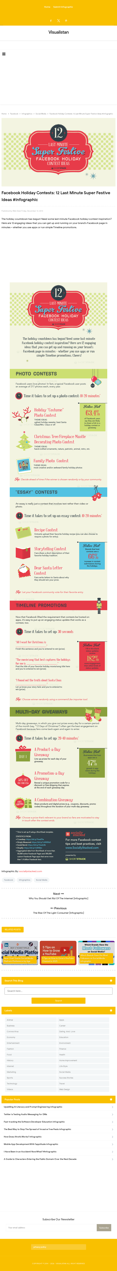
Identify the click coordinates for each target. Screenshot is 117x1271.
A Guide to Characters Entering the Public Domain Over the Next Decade (40, 1159)
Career (62, 1025)
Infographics (24, 880)
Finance (62, 1049)
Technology (12, 1083)
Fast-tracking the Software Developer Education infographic (34, 1122)
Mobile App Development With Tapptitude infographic (31, 1144)
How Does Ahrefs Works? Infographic (23, 1136)
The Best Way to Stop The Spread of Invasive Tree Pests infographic (37, 1129)
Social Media (41, 880)
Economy (11, 1037)
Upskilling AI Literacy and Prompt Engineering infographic (33, 1107)
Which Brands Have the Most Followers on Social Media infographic (94, 958)
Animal (10, 1020)
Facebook (8, 880)
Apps (61, 1020)
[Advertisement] (58, 81)
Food (9, 1054)
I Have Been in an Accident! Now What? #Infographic (30, 1151)
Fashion (10, 1049)
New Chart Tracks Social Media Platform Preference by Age (18, 960)
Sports (10, 1078)
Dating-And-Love (67, 1031)
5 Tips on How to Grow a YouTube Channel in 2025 (58, 960)
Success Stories (66, 1078)
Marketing (11, 1072)
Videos (10, 1089)
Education (63, 1037)
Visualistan (61, 1263)
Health (62, 1054)
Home (47, 7)
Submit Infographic (63, 7)
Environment (65, 1043)
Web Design (64, 1089)
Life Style (63, 1066)
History (10, 1060)
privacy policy (40, 1247)
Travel (62, 1083)
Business (10, 1025)
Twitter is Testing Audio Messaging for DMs (25, 1114)
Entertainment (13, 1043)
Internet (10, 1066)
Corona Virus (12, 1031)
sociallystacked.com (30, 871)
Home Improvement (68, 1060)
